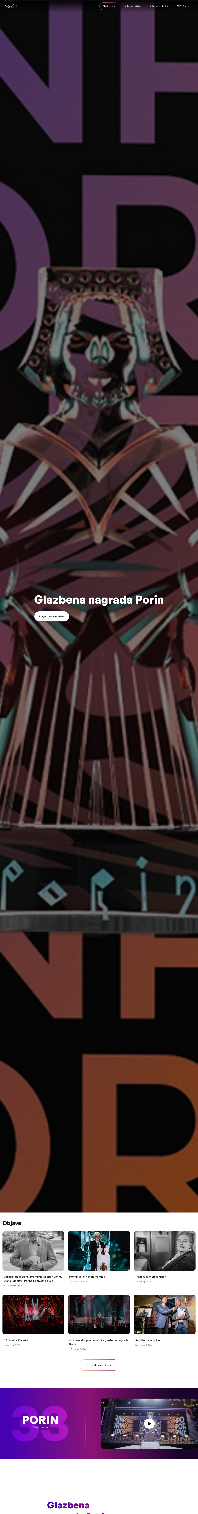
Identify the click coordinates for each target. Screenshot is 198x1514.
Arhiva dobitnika (159, 6)
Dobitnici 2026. (132, 6)
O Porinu (182, 6)
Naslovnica (109, 6)
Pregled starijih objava (99, 1365)
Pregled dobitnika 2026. (51, 616)
